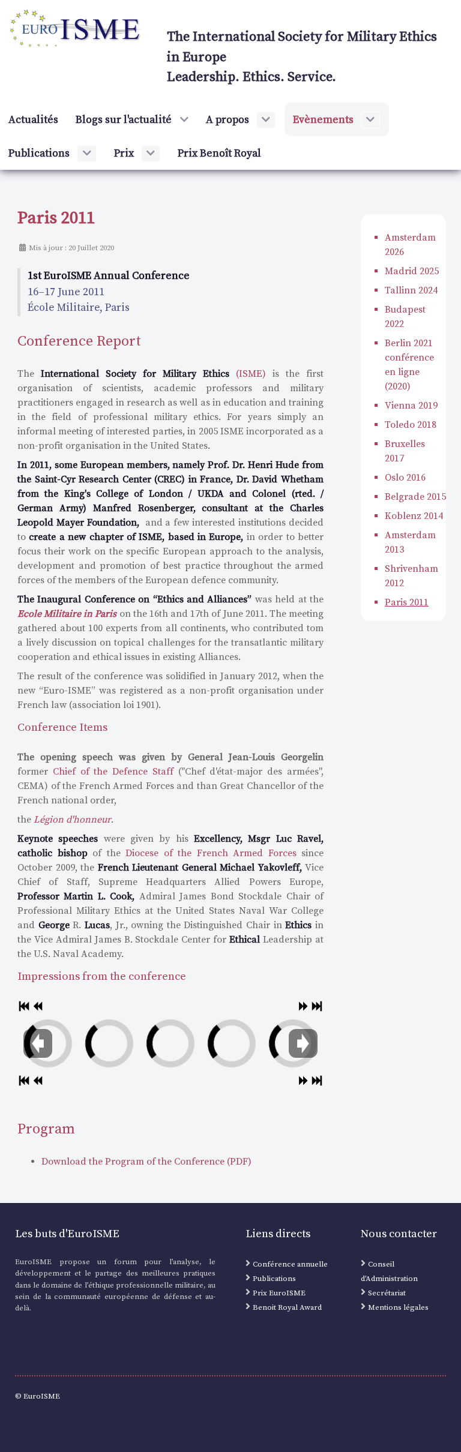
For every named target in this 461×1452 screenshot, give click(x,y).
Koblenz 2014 (414, 516)
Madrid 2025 (412, 271)
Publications (274, 1278)
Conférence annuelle (290, 1264)
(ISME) (153, 374)
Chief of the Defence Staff (113, 772)
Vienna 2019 (411, 406)
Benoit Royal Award (287, 1307)
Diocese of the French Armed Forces (211, 853)
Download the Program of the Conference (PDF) (146, 1162)
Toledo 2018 (410, 425)
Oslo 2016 (405, 478)
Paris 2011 (407, 602)
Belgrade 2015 (415, 497)
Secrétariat (387, 1293)
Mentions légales (398, 1307)
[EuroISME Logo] (76, 29)
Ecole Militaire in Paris (66, 614)
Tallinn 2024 (411, 290)
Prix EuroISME (279, 1293)
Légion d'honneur (72, 820)
